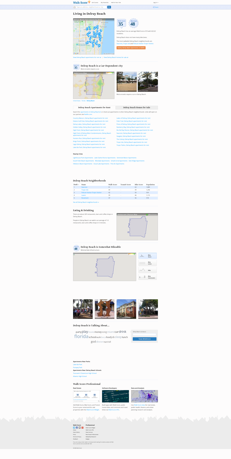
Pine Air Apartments (117, 164)
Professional (90, 425)
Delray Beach (91, 100)
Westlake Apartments (102, 161)
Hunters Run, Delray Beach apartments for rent (89, 138)
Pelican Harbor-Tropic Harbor (143, 43)
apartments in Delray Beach (89, 112)
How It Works (76, 432)
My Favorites (104, 2)
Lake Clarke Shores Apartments (105, 158)
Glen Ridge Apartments (136, 161)
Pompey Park (77, 367)
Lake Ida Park (77, 364)
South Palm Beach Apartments (83, 161)
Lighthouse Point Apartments (83, 158)
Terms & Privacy (77, 436)
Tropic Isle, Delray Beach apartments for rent (132, 142)
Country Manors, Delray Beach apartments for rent (90, 118)
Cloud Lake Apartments (101, 164)
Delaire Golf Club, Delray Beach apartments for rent (90, 121)
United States (76, 100)
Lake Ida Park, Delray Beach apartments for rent (89, 147)
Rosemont (85, 198)
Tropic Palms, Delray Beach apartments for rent (133, 145)
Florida (83, 100)
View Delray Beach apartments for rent (86, 57)
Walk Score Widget (93, 410)
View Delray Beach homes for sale (115, 57)
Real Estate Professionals (92, 434)
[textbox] (91, 7)
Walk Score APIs (113, 410)
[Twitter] (74, 428)
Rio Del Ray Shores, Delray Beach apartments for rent (135, 130)
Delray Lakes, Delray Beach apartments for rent (89, 124)
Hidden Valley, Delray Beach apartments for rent (89, 127)
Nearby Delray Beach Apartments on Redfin (131, 48)
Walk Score (77, 425)
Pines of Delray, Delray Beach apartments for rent (133, 124)
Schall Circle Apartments (119, 161)
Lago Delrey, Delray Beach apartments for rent (89, 144)
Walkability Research (91, 436)
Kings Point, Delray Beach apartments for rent (88, 141)
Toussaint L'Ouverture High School (85, 373)
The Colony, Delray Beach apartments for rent (132, 139)
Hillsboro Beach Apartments (82, 164)
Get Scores (95, 2)
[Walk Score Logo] (81, 2)
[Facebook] (77, 428)
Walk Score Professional (86, 384)
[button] (74, 7)
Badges (88, 439)
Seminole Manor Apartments (126, 158)
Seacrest (119, 43)
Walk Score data (139, 405)
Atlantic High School (80, 376)
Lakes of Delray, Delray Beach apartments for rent (133, 118)
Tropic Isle (126, 43)
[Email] (80, 428)
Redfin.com (88, 114)
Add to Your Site (116, 2)
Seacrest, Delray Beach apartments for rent (131, 133)
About (74, 430)
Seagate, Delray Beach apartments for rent (131, 136)
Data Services (89, 432)
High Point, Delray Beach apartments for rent (88, 130)
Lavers (83, 195)
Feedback (75, 439)
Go (109, 7)
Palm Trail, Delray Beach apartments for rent (132, 121)
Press (74, 434)
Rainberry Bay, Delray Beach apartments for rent (133, 127)
